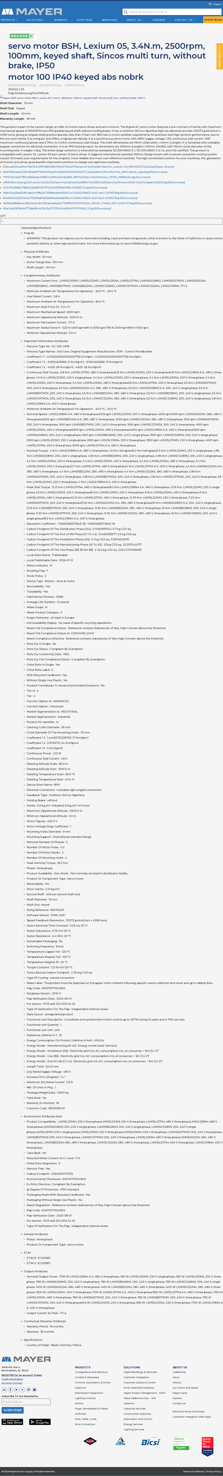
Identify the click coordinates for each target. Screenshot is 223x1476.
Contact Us (183, 19)
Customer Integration (136, 1377)
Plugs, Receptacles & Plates (91, 1408)
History (177, 1382)
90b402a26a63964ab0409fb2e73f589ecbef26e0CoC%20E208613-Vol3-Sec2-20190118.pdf (70, 192)
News (176, 1377)
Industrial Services (135, 1408)
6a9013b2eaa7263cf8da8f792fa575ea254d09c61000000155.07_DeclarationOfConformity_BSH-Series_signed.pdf (85, 172)
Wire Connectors (85, 1424)
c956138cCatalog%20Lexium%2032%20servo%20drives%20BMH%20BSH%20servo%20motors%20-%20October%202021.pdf (94, 182)
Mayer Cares (180, 1393)
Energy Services (133, 1424)
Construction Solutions (137, 1413)
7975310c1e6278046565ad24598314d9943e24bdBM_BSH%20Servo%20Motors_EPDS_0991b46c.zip (76, 177)
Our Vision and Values (185, 1387)
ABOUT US (180, 1367)
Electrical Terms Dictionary (189, 1411)
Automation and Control (138, 1419)
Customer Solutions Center (140, 1382)
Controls (90, 1398)
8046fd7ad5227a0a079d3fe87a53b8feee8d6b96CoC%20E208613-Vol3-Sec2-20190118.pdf (70, 198)
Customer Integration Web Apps (192, 1416)
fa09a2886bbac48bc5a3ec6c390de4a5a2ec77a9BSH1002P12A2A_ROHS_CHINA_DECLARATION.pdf (77, 203)
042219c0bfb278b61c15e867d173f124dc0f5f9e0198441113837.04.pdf (55, 187)
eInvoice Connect (12, 1383)
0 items (217, 4)
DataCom (80, 1387)
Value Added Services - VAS (140, 1398)
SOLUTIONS (132, 1367)
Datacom (129, 1403)
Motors (79, 1403)
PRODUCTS (83, 1367)
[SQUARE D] (22, 35)
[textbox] (172, 12)
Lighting (80, 1398)
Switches (80, 1413)
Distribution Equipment (89, 1393)
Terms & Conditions (193, 1471)
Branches (109, 19)
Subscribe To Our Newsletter (20, 1396)
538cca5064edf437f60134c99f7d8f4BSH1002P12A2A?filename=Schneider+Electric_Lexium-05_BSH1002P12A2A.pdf (88, 166)
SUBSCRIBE (13, 1410)
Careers (158, 19)
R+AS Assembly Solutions (139, 1387)
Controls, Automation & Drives (93, 1382)
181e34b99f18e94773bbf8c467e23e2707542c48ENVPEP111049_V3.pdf (57, 208)
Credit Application (12, 1379)
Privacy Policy (213, 1471)
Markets (60, 19)
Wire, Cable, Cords (85, 1419)
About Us (134, 19)
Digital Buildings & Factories (140, 1372)
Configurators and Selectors (91, 1372)
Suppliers (84, 19)
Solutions (34, 19)
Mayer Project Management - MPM (145, 1393)
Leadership (179, 1372)
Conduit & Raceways (87, 1377)
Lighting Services (134, 1429)
